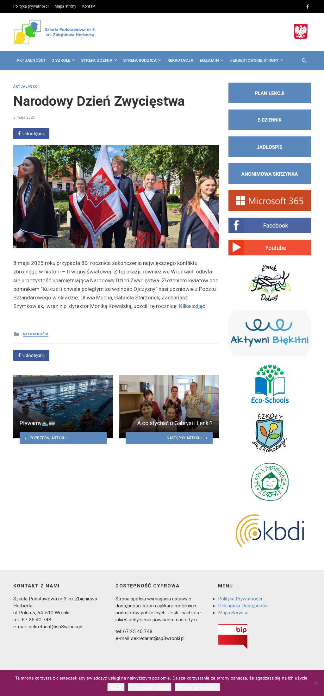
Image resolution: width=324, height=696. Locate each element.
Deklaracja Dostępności (243, 606)
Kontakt (89, 6)
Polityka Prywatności (240, 599)
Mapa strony (65, 6)
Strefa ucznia (96, 60)
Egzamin (209, 60)
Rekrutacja (180, 60)
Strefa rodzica (140, 60)
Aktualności (30, 60)
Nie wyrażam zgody (149, 687)
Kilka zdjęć (192, 306)
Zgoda (116, 687)
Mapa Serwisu (233, 613)
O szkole (60, 60)
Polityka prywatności (31, 6)
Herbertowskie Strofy (253, 60)
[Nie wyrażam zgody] (316, 683)
